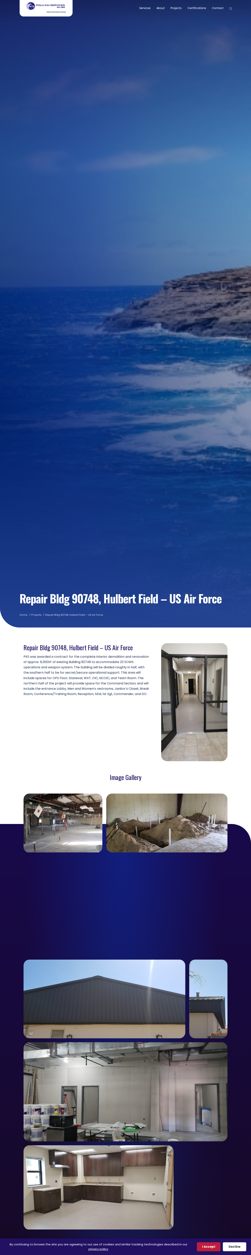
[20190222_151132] (125, 905)
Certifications (196, 8)
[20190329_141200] (208, 999)
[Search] (228, 8)
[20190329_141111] (104, 999)
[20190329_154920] (125, 1091)
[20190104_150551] (63, 823)
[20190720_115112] (99, 1187)
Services (145, 8)
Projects (176, 8)
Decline (234, 1247)
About (160, 8)
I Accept (208, 1247)
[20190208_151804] (166, 823)
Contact (218, 8)
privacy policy (98, 1249)
